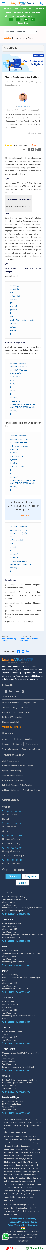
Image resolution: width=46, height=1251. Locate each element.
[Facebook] (29, 149)
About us (6, 739)
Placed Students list (10, 722)
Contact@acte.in (12, 814)
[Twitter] (32, 149)
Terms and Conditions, (19, 1222)
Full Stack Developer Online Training (17, 785)
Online (22, 883)
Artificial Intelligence (10, 790)
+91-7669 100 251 (13, 835)
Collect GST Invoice (11, 727)
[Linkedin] (36, 149)
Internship (25, 707)
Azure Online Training (31, 790)
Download (24, 515)
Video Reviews (25, 712)
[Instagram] (6, 692)
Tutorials (15, 38)
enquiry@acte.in (12, 839)
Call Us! (13, 1248)
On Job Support (8, 712)
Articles (7, 38)
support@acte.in (12, 863)
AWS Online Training (10, 761)
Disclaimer (33, 1225)
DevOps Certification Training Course (17, 766)
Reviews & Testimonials (12, 717)
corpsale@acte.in (12, 851)
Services (17, 739)
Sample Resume (29, 703)
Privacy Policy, (15, 1219)
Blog (15, 707)
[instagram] (39, 149)
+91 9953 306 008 (13, 811)
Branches (28, 739)
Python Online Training (11, 771)
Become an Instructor (31, 749)
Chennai (13, 876)
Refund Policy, (29, 1219)
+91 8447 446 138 (13, 860)
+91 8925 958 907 (13, 848)
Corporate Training (10, 749)
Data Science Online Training (14, 780)
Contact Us (17, 744)
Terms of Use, (20, 1225)
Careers (5, 744)
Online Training (32, 744)
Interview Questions (28, 38)
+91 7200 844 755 (13, 823)
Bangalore (30, 876)
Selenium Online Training (12, 775)
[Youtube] (18, 692)
